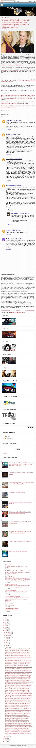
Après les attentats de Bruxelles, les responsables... (18, 662)
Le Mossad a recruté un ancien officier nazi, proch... (18, 657)
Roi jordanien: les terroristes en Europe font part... (17, 652)
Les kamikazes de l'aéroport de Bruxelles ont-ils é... (17, 668)
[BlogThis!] (4, 114)
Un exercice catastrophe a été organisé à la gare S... (18, 677)
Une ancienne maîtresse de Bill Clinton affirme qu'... (18, 648)
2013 (6, 741)
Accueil (18, 310)
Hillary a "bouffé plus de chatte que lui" (13, 65)
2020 (6, 624)
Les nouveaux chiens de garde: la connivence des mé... (18, 723)
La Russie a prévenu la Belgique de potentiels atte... (18, 678)
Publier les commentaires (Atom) (17, 312)
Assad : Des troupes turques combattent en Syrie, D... (18, 650)
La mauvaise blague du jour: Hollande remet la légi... (18, 716)
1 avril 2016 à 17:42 (16, 230)
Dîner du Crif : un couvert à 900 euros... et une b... (17, 711)
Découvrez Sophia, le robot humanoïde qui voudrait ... (18, 691)
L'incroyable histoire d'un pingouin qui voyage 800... (17, 700)
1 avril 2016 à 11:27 (18, 185)
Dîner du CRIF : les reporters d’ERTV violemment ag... (18, 708)
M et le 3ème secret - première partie (18, 551)
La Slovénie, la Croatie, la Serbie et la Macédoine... (17, 705)
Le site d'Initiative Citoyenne (12, 596)
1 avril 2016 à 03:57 (15, 134)
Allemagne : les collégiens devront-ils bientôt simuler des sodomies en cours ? (20, 532)
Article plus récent (6, 310)
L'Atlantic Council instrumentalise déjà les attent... (17, 673)
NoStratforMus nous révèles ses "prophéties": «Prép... (18, 701)
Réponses (10, 210)
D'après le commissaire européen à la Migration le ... (18, 710)
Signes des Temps (10, 577)
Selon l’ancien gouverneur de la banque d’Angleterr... (18, 733)
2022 (6, 620)
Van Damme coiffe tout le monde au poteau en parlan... (18, 695)
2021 (6, 622)
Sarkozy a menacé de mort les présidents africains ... (18, 731)
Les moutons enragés (10, 590)
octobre (8, 635)
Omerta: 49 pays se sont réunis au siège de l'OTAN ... (18, 672)
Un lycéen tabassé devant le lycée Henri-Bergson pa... (18, 670)
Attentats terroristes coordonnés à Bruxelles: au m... (18, 680)
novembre (8, 634)
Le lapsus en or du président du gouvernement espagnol (18, 726)
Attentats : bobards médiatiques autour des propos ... (18, 655)
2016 (6, 630)
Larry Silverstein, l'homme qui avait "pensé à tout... (17, 683)
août (7, 639)
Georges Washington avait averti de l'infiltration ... (17, 718)
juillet (7, 640)
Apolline (8, 238)
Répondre (8, 129)
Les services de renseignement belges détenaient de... (18, 667)
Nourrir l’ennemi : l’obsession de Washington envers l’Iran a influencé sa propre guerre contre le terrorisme (18, 586)
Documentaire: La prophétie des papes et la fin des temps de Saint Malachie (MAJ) (21, 483)
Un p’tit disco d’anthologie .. (12, 609)
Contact (5, 453)
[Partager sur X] (6, 114)
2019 (6, 625)
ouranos (8, 230)
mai (7, 643)
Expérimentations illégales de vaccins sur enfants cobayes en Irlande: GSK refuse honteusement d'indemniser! (17, 599)
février (7, 735)
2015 (6, 738)
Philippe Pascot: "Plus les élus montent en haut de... (18, 698)
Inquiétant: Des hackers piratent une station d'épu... (17, 653)
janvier (8, 736)
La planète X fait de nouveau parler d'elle (15, 658)
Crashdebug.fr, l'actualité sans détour (14, 570)
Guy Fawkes (14, 213)
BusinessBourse (9, 564)
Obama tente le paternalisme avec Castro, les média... (18, 675)
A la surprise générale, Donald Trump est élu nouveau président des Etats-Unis (20, 512)
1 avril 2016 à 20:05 (16, 238)
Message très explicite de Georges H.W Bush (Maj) (17, 713)
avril (7, 645)
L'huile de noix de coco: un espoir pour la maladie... (17, 688)
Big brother (9, 120)
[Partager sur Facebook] (8, 114)
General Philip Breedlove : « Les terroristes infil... (17, 728)
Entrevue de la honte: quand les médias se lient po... (18, 725)
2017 (6, 629)
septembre (8, 637)
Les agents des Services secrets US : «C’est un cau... (18, 660)
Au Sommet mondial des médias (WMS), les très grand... (19, 682)
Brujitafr (8, 134)
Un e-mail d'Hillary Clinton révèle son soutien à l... (17, 665)
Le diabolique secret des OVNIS (17, 492)
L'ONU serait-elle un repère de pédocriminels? (16, 715)
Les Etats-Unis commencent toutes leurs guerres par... (18, 696)
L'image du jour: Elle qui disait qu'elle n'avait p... (17, 706)
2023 (6, 619)
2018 (6, 627)
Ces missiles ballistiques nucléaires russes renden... (18, 703)
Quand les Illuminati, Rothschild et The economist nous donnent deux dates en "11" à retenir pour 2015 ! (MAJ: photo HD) (21, 464)
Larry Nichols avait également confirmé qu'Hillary (18, 69)
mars (7, 647)
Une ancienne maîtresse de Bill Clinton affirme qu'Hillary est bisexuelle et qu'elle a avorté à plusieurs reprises (16, 23)
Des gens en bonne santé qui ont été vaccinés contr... (18, 730)
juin (7, 642)
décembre (8, 632)
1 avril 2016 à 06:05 (17, 159)
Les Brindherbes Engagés (11, 608)
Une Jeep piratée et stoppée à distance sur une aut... (18, 686)
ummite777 (9, 159)
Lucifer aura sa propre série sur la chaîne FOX (20, 541)
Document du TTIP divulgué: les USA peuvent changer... (19, 693)
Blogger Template (13, 745)
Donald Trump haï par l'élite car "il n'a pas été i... (17, 720)
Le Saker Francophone (11, 584)
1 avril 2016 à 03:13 (17, 120)
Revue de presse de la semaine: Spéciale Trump (17, 690)
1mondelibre (9, 185)
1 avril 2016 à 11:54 (24, 213)
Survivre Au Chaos (10, 603)
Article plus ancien (30, 310)
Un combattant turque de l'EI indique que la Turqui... (18, 663)
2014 (6, 739)
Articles (8, 436)
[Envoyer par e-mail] (2, 114)
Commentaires (9, 438)
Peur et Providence (9, 605)
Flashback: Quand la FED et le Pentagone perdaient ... (18, 685)
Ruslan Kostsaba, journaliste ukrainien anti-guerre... (17, 721)
